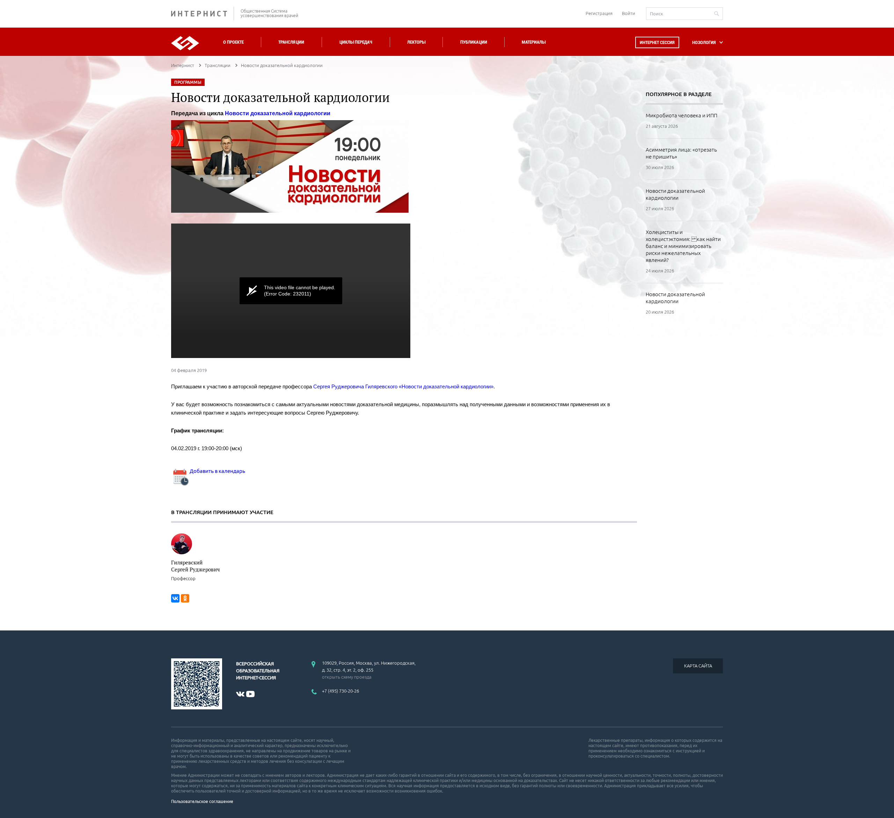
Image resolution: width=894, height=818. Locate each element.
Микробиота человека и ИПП (681, 115)
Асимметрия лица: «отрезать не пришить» (681, 153)
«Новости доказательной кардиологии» (446, 386)
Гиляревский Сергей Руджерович (195, 566)
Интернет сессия (657, 42)
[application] (290, 291)
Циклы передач (355, 42)
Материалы (533, 42)
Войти (628, 13)
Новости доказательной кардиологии (675, 194)
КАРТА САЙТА (698, 665)
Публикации (473, 42)
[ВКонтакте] (175, 598)
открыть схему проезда (347, 676)
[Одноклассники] (185, 598)
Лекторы (416, 42)
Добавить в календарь (217, 471)
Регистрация (599, 13)
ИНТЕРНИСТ (202, 13)
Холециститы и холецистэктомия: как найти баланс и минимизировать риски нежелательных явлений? (683, 246)
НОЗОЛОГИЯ (704, 42)
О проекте (233, 42)
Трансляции (291, 42)
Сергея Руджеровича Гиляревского (355, 386)
